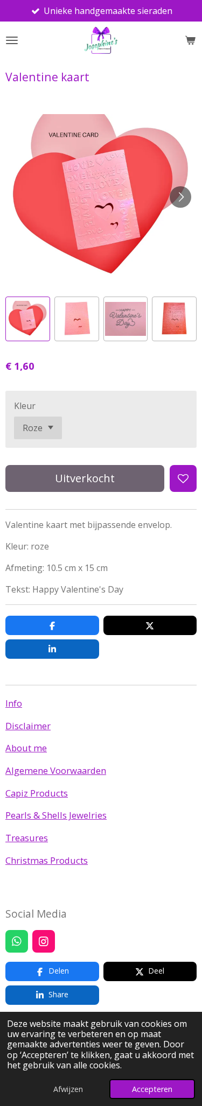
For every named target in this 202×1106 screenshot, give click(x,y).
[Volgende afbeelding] (180, 197)
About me (26, 748)
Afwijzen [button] (68, 1089)
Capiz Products (36, 793)
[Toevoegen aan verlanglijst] (183, 478)
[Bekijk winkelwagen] (190, 40)
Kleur (25, 406)
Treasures (26, 838)
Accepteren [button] (152, 1089)
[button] (27, 319)
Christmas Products (46, 860)
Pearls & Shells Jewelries (56, 815)
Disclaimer (28, 726)
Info (13, 703)
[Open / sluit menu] (12, 40)
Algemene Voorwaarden (55, 770)
